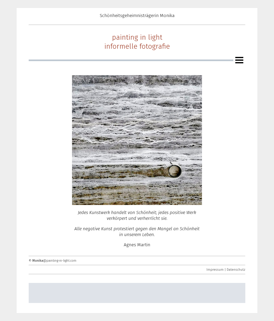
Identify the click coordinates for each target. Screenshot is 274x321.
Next (197, 140)
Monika (37, 260)
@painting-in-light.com (59, 260)
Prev (77, 140)
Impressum (215, 270)
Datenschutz (236, 270)
